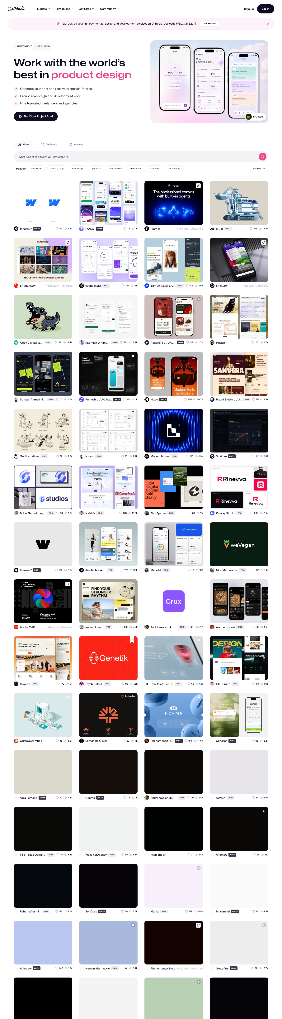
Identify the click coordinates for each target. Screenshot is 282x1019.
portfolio (96, 168)
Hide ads (182, 228)
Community (108, 8)
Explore (42, 8)
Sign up (249, 9)
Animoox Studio (254, 116)
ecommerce (115, 168)
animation (135, 168)
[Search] (262, 156)
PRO (37, 228)
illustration (154, 168)
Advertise (197, 228)
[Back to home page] (16, 8)
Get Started (209, 23)
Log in (266, 8)
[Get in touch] (50, 218)
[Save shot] (58, 218)
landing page (57, 168)
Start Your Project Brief (38, 116)
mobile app (78, 168)
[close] (268, 24)
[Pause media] (157, 117)
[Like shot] (66, 218)
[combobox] (135, 156)
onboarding (174, 168)
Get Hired (85, 8)
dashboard (36, 168)
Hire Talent (63, 8)
